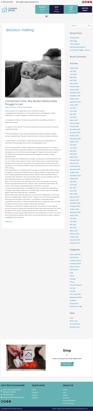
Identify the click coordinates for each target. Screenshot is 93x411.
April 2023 (73, 191)
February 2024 (74, 160)
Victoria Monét (74, 38)
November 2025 (75, 96)
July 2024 (73, 145)
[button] (46, 16)
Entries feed (74, 321)
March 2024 (74, 157)
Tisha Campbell (75, 44)
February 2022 (74, 234)
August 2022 (74, 215)
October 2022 (74, 209)
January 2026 (74, 89)
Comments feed (75, 324)
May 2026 (73, 77)
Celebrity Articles (75, 260)
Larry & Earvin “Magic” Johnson (80, 50)
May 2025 (73, 114)
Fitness (72, 282)
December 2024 (75, 129)
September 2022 (75, 212)
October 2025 (74, 99)
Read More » (9, 222)
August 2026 (74, 68)
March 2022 (73, 231)
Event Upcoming (75, 254)
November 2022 (75, 206)
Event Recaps (74, 257)
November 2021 (75, 243)
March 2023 (74, 194)
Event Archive (74, 270)
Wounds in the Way (76, 306)
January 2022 (74, 237)
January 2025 (74, 126)
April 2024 (73, 154)
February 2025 (74, 123)
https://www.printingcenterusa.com (77, 409)
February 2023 (74, 197)
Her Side (72, 288)
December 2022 (75, 203)
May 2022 (73, 225)
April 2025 (73, 117)
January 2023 (74, 200)
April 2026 (73, 80)
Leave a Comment (11, 107)
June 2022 (73, 221)
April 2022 (73, 228)
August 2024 (74, 142)
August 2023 (74, 178)
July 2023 (73, 181)
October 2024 (74, 135)
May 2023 (73, 188)
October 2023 (74, 172)
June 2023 (73, 185)
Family (20, 107)
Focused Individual (76, 285)
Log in (72, 318)
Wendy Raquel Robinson (77, 47)
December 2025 (75, 92)
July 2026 (73, 71)
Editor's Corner (75, 267)
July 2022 (73, 218)
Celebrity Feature (75, 263)
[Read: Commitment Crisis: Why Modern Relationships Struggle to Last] (33, 69)
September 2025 (75, 102)
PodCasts (73, 300)
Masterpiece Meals (76, 297)
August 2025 (74, 105)
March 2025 (73, 120)
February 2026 (74, 86)
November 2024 (75, 132)
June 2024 (73, 148)
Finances (73, 279)
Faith (71, 273)
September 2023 (75, 175)
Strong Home (74, 303)
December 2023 (75, 166)
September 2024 (75, 139)
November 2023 (75, 169)
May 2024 (73, 151)
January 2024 (74, 163)
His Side (72, 291)
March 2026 (73, 83)
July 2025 (73, 108)
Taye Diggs (73, 41)
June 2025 (73, 111)
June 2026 (73, 74)
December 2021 (75, 240)
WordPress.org (74, 327)
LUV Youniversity (75, 294)
